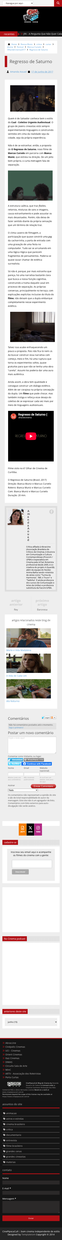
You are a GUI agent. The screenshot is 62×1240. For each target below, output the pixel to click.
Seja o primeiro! (16, 727)
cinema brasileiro (15, 1124)
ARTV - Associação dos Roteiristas (23, 1073)
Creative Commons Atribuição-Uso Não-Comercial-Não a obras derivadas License (29, 1088)
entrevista (11, 1140)
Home (14, 44)
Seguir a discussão (53, 717)
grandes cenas (14, 1151)
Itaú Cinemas (12, 1058)
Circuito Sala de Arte (16, 1065)
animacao (11, 1113)
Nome (11, 768)
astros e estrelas (15, 1118)
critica (39, 44)
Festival (20, 47)
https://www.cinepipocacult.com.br (15, 1096)
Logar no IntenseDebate (15, 759)
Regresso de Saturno (38, 49)
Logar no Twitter (14, 763)
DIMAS (8, 1062)
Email (26, 768)
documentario (13, 1134)
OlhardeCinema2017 (16, 49)
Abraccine (10, 1042)
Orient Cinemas (13, 1054)
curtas (48, 44)
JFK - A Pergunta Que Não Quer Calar (34, 33)
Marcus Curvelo (34, 47)
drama (10, 47)
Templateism (28, 1234)
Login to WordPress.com (34, 759)
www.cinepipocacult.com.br (13, 1092)
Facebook (51, 511)
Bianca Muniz (27, 44)
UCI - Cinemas (12, 1050)
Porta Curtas (12, 1077)
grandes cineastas (16, 1156)
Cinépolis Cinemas (15, 1046)
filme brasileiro (14, 1145)
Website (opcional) (44, 769)
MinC (8, 1069)
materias (11, 1162)
